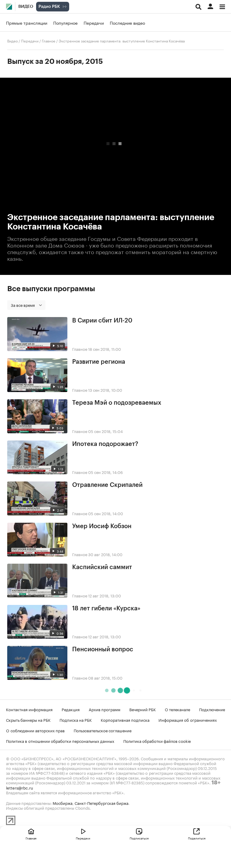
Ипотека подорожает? (105, 444)
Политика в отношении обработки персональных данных (60, 741)
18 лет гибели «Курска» (106, 609)
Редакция (71, 709)
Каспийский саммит (102, 567)
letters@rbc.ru (19, 787)
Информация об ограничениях (188, 720)
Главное (48, 40)
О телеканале (177, 709)
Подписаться (139, 838)
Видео (25, 7)
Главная (31, 838)
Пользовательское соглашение (102, 730)
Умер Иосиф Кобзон (101, 526)
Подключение (212, 709)
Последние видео (127, 22)
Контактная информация (29, 709)
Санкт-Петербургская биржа (101, 803)
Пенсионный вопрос (102, 649)
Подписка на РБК (76, 720)
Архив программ (104, 709)
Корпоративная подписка (125, 720)
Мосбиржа (62, 803)
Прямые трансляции (26, 22)
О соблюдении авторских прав (35, 730)
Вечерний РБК (142, 709)
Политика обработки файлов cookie (157, 741)
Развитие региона (98, 362)
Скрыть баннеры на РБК (28, 720)
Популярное (65, 22)
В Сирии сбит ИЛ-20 (102, 321)
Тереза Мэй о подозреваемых (116, 403)
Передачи (94, 22)
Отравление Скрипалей (107, 485)
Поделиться (196, 838)
